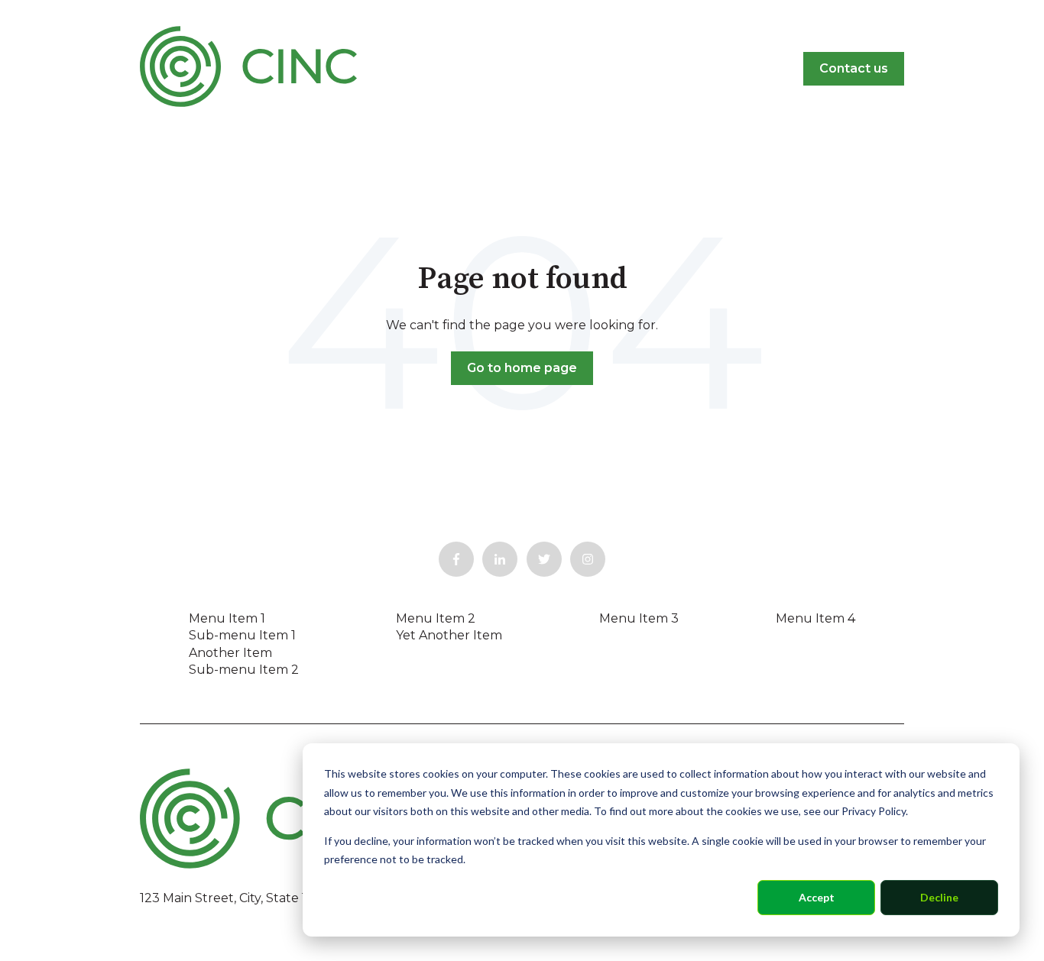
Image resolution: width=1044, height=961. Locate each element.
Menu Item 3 (639, 618)
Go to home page (522, 368)
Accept (817, 897)
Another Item (230, 653)
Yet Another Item (449, 635)
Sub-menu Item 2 (244, 669)
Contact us (853, 68)
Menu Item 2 (435, 618)
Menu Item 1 (227, 618)
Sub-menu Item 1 (242, 635)
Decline (939, 897)
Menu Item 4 (815, 618)
